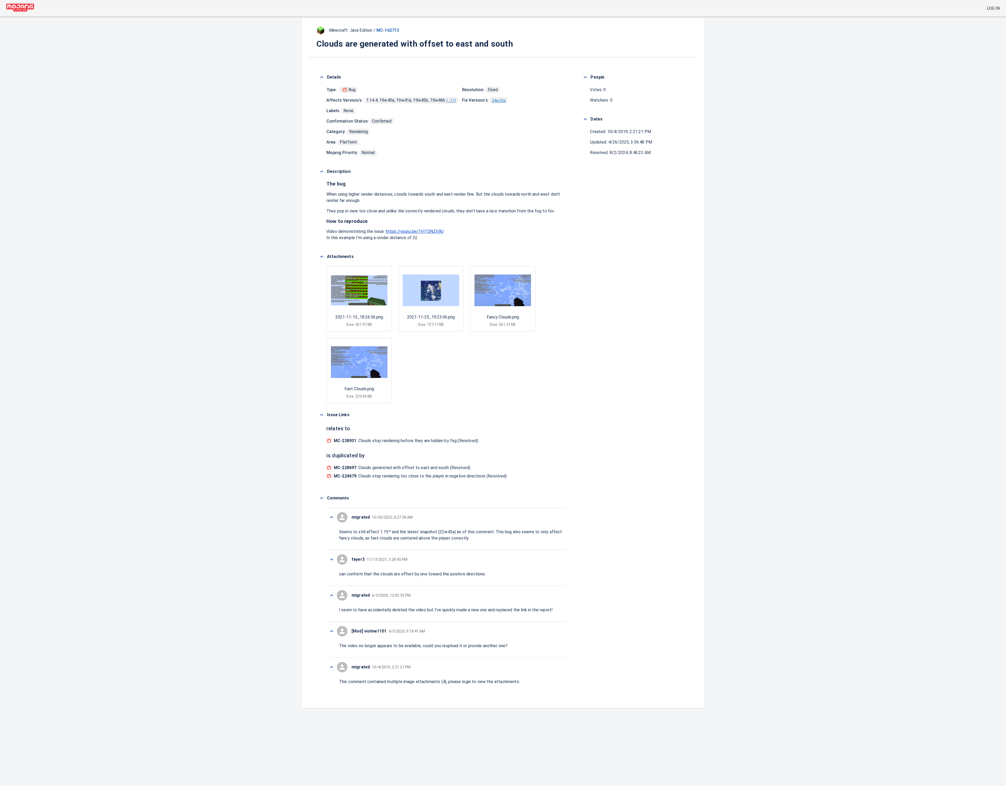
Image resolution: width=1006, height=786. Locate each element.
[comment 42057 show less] (331, 631)
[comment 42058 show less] (331, 595)
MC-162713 (387, 30)
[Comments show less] (321, 498)
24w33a (499, 100)
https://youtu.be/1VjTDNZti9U (415, 231)
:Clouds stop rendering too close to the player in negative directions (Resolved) (420, 476)
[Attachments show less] (321, 256)
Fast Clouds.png (359, 388)
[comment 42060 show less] (331, 517)
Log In (993, 8)
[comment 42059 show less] (331, 559)
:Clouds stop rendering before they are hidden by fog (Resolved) (406, 440)
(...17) (451, 100)
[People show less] (585, 77)
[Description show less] (321, 171)
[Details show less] (321, 77)
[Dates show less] (585, 119)
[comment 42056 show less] (331, 667)
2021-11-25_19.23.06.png (431, 317)
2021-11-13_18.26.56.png (359, 317)
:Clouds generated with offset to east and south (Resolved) (402, 467)
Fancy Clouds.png (503, 317)
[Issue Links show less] (321, 415)
